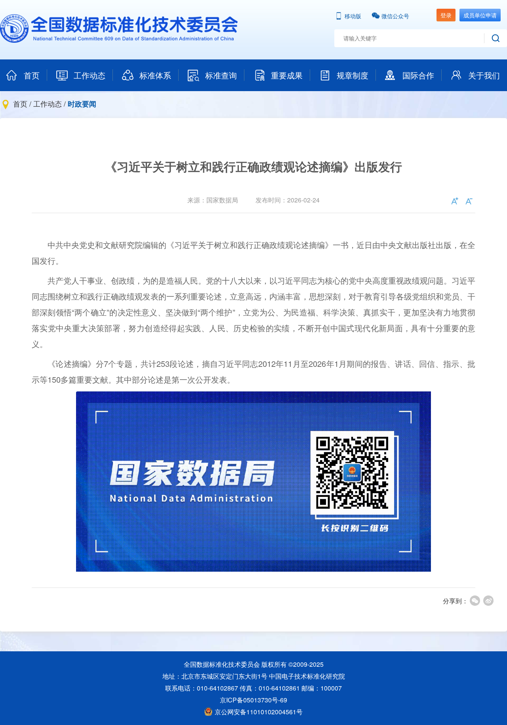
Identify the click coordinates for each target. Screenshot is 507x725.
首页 (32, 75)
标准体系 (155, 75)
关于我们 (484, 75)
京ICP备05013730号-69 (253, 699)
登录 (446, 15)
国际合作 (418, 75)
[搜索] (495, 38)
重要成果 (287, 75)
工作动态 (89, 75)
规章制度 (352, 75)
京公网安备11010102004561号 (259, 711)
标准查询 (221, 75)
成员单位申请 (480, 15)
